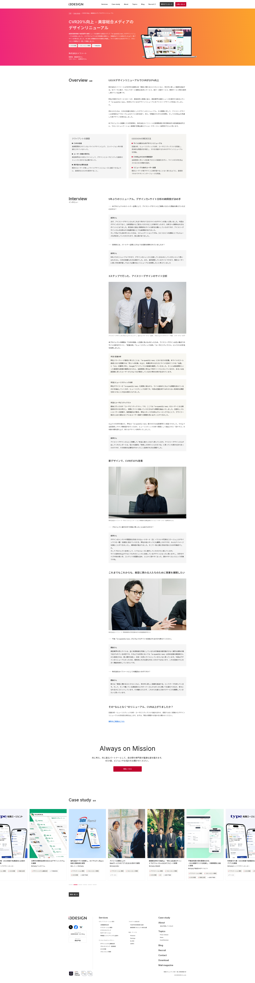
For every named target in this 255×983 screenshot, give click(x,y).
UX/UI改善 (73, 45)
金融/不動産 (45, 875)
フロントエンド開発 (85, 45)
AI (121, 875)
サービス (74, 875)
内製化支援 (163, 877)
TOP (70, 13)
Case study (76, 13)
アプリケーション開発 (39, 871)
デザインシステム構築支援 (236, 871)
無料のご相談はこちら (117, 721)
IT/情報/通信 (97, 45)
